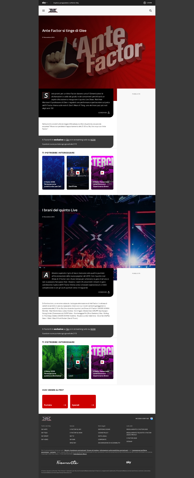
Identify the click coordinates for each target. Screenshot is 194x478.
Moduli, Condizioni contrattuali (75, 450)
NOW (93, 139)
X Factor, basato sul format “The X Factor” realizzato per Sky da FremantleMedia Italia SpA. (68, 471)
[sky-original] (128, 462)
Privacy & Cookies (93, 450)
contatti (53, 452)
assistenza (45, 452)
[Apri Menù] (45, 10)
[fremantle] (67, 462)
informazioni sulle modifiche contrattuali (114, 450)
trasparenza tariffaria (139, 450)
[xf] (54, 10)
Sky (67, 139)
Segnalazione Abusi (80, 454)
